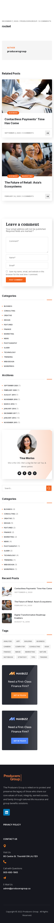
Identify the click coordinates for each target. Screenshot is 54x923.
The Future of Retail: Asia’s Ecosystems (23, 184)
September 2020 (11, 385)
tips (33, 657)
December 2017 (10, 413)
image (17, 652)
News (6, 338)
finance (7, 329)
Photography (10, 343)
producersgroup (28, 21)
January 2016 (10, 418)
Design (7, 320)
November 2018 (10, 399)
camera (7, 647)
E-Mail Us (8, 884)
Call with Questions (12, 868)
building (28, 641)
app (18, 641)
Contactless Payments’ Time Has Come (25, 121)
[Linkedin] (6, 812)
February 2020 (10, 390)
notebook (8, 657)
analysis (8, 641)
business (13, 113)
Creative (8, 315)
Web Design (9, 361)
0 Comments (45, 21)
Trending (8, 357)
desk (47, 647)
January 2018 (10, 408)
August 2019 (9, 395)
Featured (8, 324)
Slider (7, 347)
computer (20, 647)
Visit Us (7, 852)
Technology (10, 352)
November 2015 (10, 422)
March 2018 (9, 404)
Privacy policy (12, 824)
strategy (22, 657)
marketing (27, 176)
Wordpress (9, 366)
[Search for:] (27, 488)
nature (43, 652)
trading (43, 657)
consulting (9, 311)
